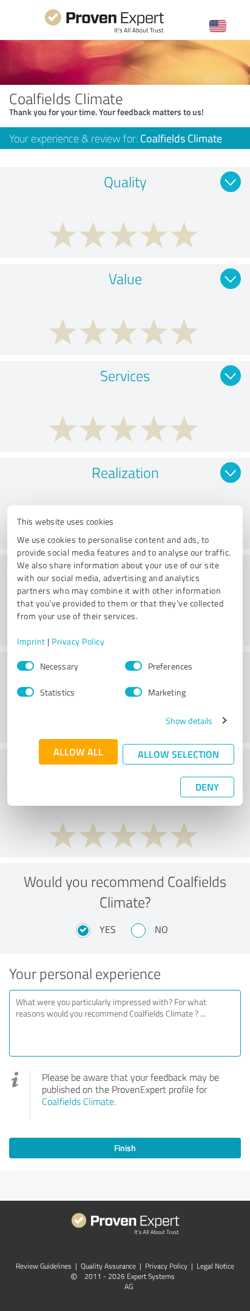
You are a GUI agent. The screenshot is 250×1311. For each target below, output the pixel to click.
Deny (207, 787)
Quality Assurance (108, 1266)
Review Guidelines (44, 1266)
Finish (125, 1147)
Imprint (31, 641)
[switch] (133, 666)
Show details (189, 720)
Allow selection (178, 754)
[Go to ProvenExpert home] (104, 31)
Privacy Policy (78, 641)
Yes (108, 929)
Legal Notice (215, 1266)
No (161, 929)
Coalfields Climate (78, 1101)
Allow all (78, 751)
